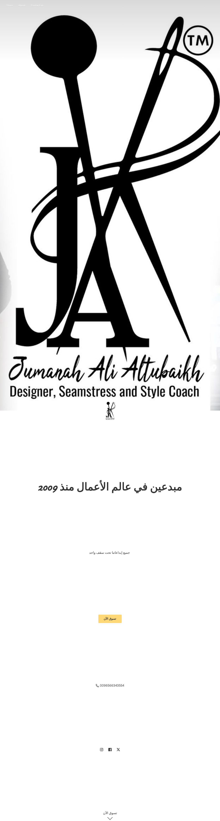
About (21, 5)
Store (9, 5)
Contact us (37, 5)
